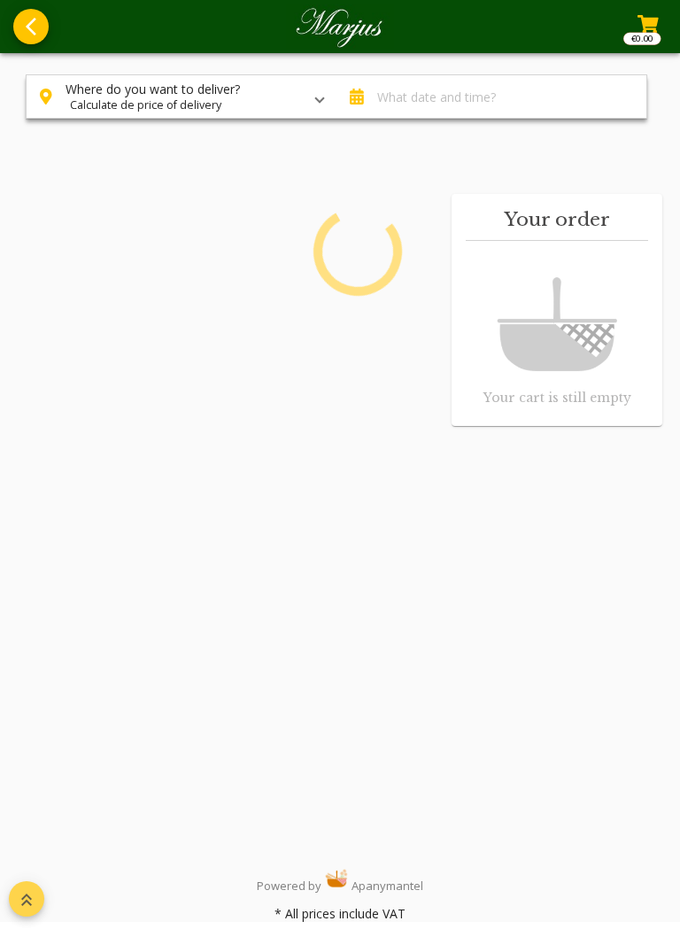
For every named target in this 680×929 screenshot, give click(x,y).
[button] (181, 96)
